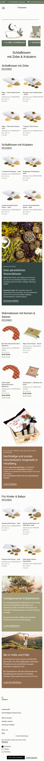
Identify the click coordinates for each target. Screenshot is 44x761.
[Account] (36, 8)
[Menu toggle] (3, 8)
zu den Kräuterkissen (11, 626)
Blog (3, 733)
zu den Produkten (10, 484)
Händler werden (7, 721)
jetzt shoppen (7, 69)
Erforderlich (7, 746)
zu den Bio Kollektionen (12, 682)
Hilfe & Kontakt (7, 718)
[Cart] (41, 8)
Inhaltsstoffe (6, 709)
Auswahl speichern (31, 757)
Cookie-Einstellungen (22, 736)
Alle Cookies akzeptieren (16, 757)
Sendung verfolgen (8, 725)
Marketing (7, 752)
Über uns (5, 730)
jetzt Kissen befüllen (11, 301)
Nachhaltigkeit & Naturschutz (11, 713)
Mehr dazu (5, 741)
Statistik (6, 749)
